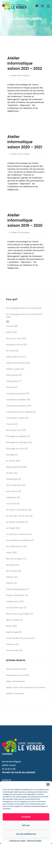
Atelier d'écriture (16, 356)
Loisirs (11, 552)
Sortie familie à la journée (20, 638)
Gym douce (13, 491)
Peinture (11, 577)
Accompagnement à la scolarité (24, 308)
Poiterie (11, 583)
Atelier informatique (20, 75)
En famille (13, 460)
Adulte (11, 332)
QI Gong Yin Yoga (16, 607)
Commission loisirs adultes (21, 412)
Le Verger (13, 528)
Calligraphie (13, 381)
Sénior (11, 626)
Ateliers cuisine (15, 369)
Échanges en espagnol (19, 442)
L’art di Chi (13, 503)
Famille (12, 473)
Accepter (26, 816)
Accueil (12, 326)
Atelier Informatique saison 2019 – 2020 (24, 220)
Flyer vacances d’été (16, 669)
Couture (12, 424)
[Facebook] (36, 6)
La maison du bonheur (18, 509)
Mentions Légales (34, 840)
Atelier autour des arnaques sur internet (25, 687)
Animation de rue (16, 344)
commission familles (18, 399)
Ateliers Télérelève (15, 693)
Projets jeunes (15, 601)
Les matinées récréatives (20, 540)
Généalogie (13, 479)
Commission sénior (17, 418)
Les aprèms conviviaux (19, 534)
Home (20, 26)
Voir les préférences (26, 834)
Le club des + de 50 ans (19, 516)
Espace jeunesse (16, 467)
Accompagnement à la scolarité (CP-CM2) (24, 315)
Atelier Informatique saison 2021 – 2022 (24, 63)
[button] (48, 784)
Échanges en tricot (17, 448)
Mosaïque (12, 565)
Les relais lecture (16, 546)
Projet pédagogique (17, 589)
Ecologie (12, 454)
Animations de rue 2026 (17, 675)
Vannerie (12, 644)
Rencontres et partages (19, 613)
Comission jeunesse (17, 393)
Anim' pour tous (16, 338)
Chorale (11, 387)
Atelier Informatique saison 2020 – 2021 (24, 142)
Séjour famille (14, 620)
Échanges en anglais (18, 436)
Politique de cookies (17, 840)
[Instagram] (42, 6)
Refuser (26, 825)
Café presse (14, 375)
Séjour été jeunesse (15, 681)
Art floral (12, 350)
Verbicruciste (14, 650)
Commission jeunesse (18, 405)
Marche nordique (16, 558)
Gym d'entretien (15, 485)
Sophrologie (13, 632)
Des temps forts (16, 430)
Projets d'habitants (17, 595)
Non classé (13, 571)
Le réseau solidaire (17, 522)
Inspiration (13, 497)
